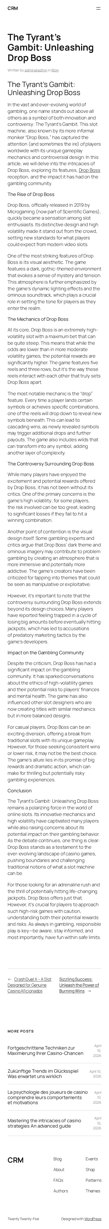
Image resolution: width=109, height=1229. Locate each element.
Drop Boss (89, 170)
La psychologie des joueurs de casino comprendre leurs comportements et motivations (47, 1097)
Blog (55, 70)
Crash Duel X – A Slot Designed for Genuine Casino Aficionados (29, 984)
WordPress (92, 1218)
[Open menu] (98, 8)
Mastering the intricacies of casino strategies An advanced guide (44, 1123)
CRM (13, 8)
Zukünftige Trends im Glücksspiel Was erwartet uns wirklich (43, 1073)
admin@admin (36, 70)
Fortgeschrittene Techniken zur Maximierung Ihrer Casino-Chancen (45, 1050)
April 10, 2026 (97, 1050)
